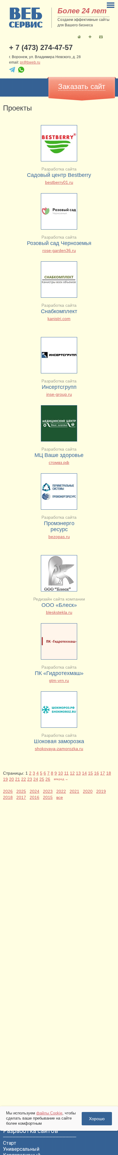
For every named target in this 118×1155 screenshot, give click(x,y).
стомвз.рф (59, 462)
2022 (61, 791)
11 (66, 773)
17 (102, 773)
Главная (79, 36)
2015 (48, 797)
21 (17, 779)
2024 (34, 791)
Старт (9, 1143)
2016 (34, 797)
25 (41, 779)
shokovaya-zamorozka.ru (59, 748)
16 (96, 773)
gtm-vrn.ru (59, 680)
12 (72, 773)
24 (35, 779)
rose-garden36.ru (59, 250)
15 (90, 773)
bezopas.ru (59, 536)
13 (78, 773)
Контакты (100, 36)
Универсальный (21, 1149)
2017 (21, 797)
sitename (26, 18)
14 (84, 773)
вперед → (61, 779)
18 (108, 773)
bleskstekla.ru (59, 612)
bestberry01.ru (59, 182)
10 (60, 773)
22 (23, 779)
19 (5, 779)
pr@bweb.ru (30, 62)
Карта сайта (90, 36)
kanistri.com (59, 318)
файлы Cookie (49, 1113)
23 (29, 779)
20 (11, 779)
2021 (74, 791)
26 (47, 779)
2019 (101, 791)
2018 (8, 797)
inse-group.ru (59, 394)
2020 (88, 791)
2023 (48, 791)
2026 (8, 791)
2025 (21, 791)
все (59, 797)
